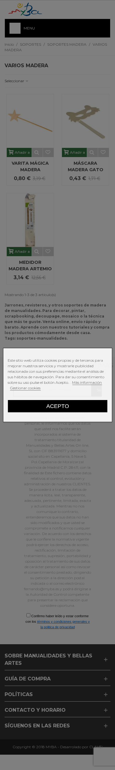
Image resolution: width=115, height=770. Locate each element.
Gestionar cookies (25, 388)
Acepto (57, 406)
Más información (87, 382)
